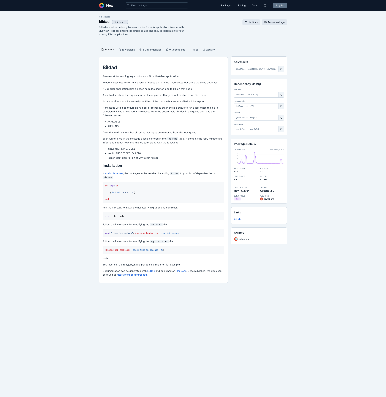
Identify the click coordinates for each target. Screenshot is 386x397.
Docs (255, 5)
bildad (104, 21)
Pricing (242, 5)
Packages (226, 5)
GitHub (237, 219)
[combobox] (156, 5)
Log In (279, 5)
